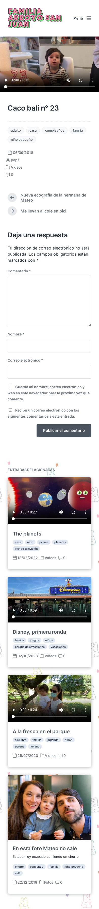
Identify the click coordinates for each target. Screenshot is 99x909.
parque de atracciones (30, 647)
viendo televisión (26, 548)
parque (19, 746)
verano (35, 746)
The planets (27, 534)
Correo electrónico (25, 360)
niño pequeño (22, 139)
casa (33, 130)
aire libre (20, 740)
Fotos (48, 882)
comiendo (36, 866)
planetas (60, 542)
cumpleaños (54, 130)
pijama (43, 542)
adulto (16, 130)
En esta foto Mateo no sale (45, 848)
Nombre (16, 334)
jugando (53, 740)
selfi (18, 873)
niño (30, 542)
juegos (34, 640)
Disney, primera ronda (39, 632)
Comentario (19, 271)
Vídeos (17, 167)
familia (78, 130)
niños (49, 640)
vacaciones (58, 647)
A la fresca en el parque (41, 731)
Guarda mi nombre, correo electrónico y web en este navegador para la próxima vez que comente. (49, 393)
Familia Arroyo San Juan (34, 18)
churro (19, 866)
